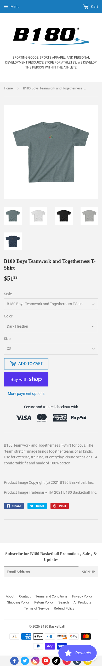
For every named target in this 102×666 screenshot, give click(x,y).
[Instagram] (35, 661)
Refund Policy (64, 608)
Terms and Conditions (51, 596)
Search (63, 602)
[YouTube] (46, 661)
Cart (94, 6)
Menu (15, 6)
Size (7, 339)
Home (8, 88)
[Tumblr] (77, 661)
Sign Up (88, 572)
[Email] (87, 661)
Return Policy (44, 602)
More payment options (26, 393)
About (10, 596)
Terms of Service (36, 608)
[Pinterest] (67, 661)
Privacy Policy (82, 596)
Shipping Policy (18, 602)
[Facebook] (14, 661)
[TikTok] (56, 661)
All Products (82, 602)
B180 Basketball (53, 626)
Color (8, 316)
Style (8, 294)
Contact (25, 596)
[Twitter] (25, 661)
